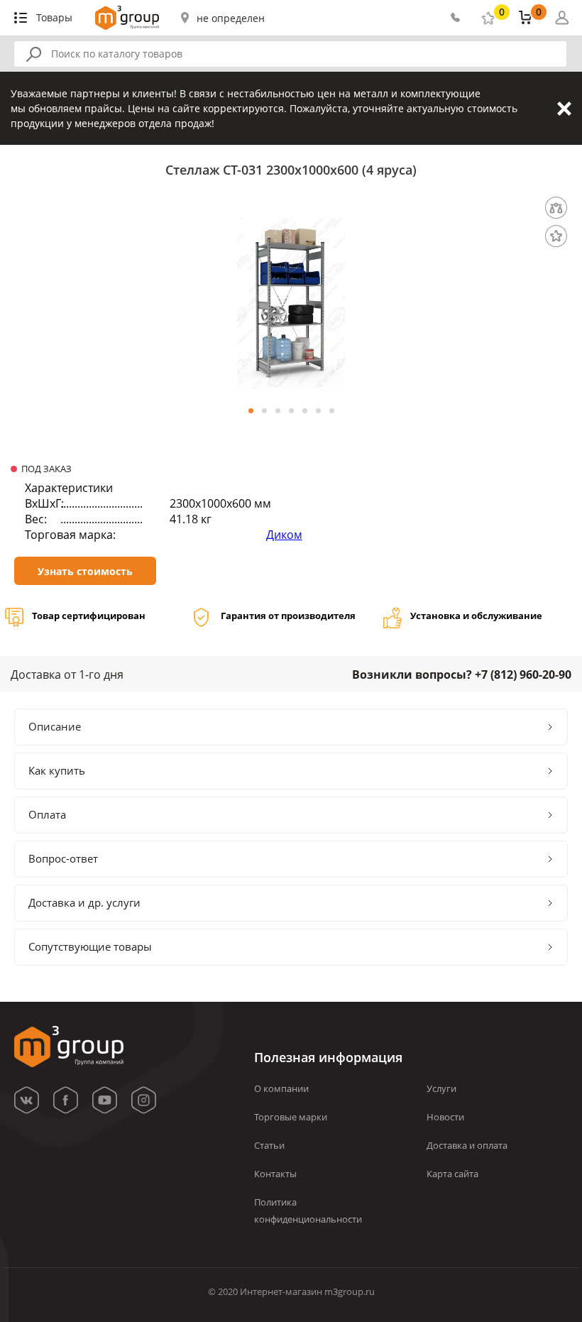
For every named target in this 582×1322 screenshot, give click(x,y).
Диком (284, 534)
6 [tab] (318, 410)
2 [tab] (264, 410)
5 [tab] (304, 410)
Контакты (275, 1173)
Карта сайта (452, 1173)
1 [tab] (250, 410)
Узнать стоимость (85, 571)
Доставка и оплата (467, 1145)
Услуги (441, 1088)
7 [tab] (331, 410)
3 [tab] (277, 410)
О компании (281, 1088)
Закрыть (564, 109)
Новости (445, 1116)
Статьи (269, 1145)
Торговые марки (290, 1116)
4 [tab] (291, 410)
